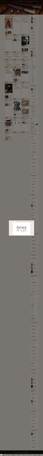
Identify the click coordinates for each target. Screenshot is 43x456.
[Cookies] (1, 454)
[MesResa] (13, 455)
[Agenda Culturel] (40, 455)
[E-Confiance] (29, 455)
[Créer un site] (3, 455)
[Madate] (8, 455)
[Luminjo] (34, 455)
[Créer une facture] (24, 455)
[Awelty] (18, 455)
